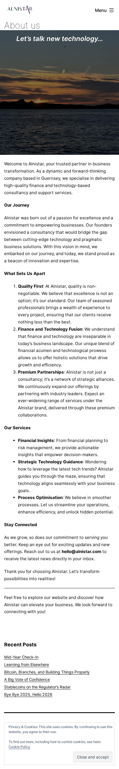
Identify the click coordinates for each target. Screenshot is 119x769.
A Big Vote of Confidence (27, 679)
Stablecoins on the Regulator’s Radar (37, 687)
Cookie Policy (19, 747)
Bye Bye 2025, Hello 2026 (28, 694)
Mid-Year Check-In (21, 657)
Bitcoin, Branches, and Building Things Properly (47, 672)
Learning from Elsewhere (26, 664)
